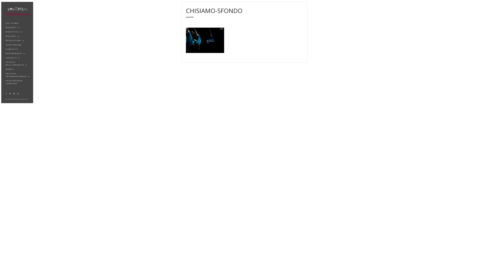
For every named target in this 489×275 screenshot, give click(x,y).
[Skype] (14, 93)
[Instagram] (10, 93)
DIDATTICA (12, 32)
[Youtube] (18, 93)
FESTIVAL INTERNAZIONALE (16, 75)
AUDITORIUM (13, 45)
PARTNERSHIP (14, 53)
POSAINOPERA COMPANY (14, 82)
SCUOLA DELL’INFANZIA (15, 63)
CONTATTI (12, 49)
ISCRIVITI (11, 58)
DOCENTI (11, 27)
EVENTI (10, 69)
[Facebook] (6, 93)
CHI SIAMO (12, 23)
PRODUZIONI (13, 40)
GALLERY (11, 36)
